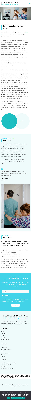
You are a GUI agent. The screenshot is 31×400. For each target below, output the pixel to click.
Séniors (2, 354)
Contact (3, 337)
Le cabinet (3, 335)
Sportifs (3, 356)
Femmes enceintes (5, 353)
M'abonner (15, 305)
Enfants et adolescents (6, 349)
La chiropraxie (4, 333)
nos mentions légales (20, 301)
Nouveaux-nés (4, 347)
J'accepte (6, 295)
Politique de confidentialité (17, 397)
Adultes (2, 351)
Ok (8, 397)
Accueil (2, 331)
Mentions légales (5, 339)
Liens (2, 341)
